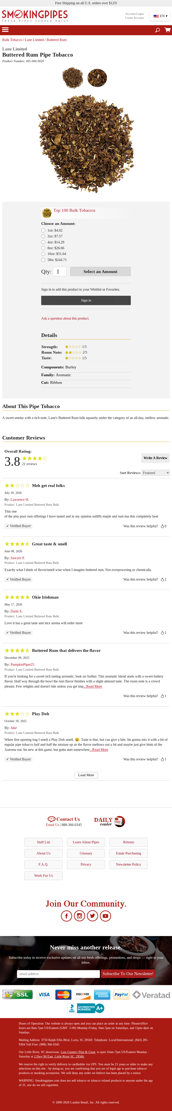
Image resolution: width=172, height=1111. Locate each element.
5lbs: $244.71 (57, 260)
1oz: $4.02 (54, 230)
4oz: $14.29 (55, 242)
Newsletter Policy (128, 864)
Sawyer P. (18, 558)
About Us (43, 853)
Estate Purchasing (128, 853)
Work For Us (43, 875)
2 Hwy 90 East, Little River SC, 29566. (59, 1056)
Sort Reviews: (131, 473)
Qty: (46, 271)
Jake (14, 728)
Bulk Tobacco (12, 40)
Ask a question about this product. (65, 318)
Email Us (52, 825)
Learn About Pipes (86, 842)
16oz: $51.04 (56, 254)
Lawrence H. (20, 499)
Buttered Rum (57, 40)
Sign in (86, 300)
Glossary (86, 853)
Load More (86, 775)
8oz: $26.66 (55, 248)
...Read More (93, 686)
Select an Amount (100, 271)
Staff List (43, 842)
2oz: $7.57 (54, 236)
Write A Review (156, 458)
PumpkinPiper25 (22, 664)
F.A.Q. (43, 864)
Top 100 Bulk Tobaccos (74, 210)
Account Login (134, 13)
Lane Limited (34, 40)
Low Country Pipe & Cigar (78, 1052)
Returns (128, 842)
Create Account (134, 17)
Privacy (86, 864)
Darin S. (16, 611)
